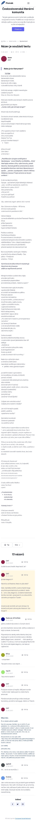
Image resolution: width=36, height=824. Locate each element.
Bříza (8, 654)
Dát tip (26, 562)
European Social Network (23, 818)
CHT (9, 60)
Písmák (9, 3)
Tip (8, 545)
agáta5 (8, 764)
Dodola (8, 777)
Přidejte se (18, 29)
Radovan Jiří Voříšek (13, 618)
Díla (4, 41)
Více (16, 545)
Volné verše (12, 41)
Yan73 (8, 671)
